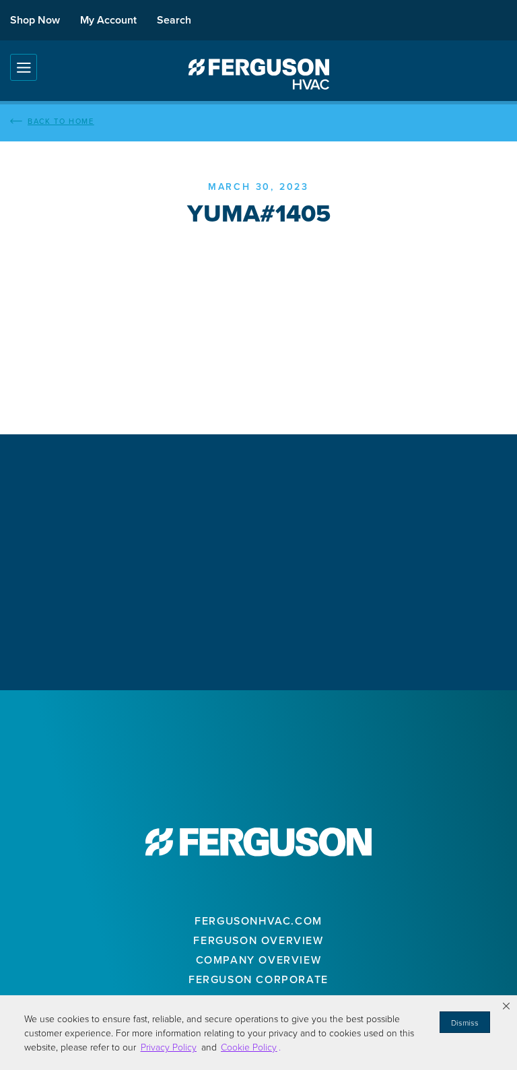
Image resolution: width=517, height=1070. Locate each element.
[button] (506, 1006)
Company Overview (259, 959)
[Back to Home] (258, 121)
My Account (108, 20)
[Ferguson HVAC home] (258, 842)
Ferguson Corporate (258, 979)
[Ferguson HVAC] (258, 74)
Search (174, 20)
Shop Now (35, 20)
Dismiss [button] (465, 1022)
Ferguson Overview (258, 940)
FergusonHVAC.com (258, 920)
